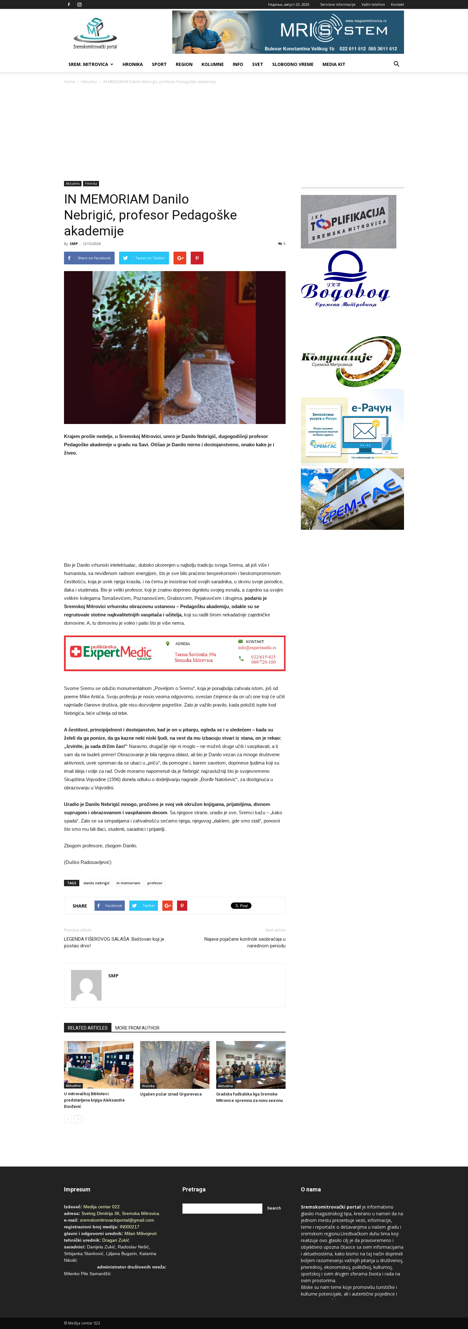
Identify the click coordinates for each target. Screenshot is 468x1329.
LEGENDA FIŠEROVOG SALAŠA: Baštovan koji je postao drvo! (114, 942)
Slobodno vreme (293, 64)
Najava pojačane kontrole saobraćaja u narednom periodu (245, 942)
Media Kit (334, 64)
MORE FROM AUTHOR (137, 1028)
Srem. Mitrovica (88, 64)
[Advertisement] (234, 133)
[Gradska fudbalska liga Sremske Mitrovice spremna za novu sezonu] (251, 1065)
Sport (159, 64)
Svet (257, 64)
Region (184, 64)
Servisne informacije (338, 4)
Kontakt (397, 4)
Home (69, 81)
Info (238, 64)
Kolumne (213, 64)
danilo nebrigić (96, 882)
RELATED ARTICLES (88, 1028)
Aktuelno (89, 81)
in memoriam (128, 882)
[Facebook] (69, 4)
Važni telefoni (373, 4)
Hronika (133, 64)
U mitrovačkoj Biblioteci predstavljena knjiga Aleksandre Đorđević (94, 1100)
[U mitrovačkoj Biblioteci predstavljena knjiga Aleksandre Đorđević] (98, 1064)
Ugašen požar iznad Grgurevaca (171, 1094)
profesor (155, 882)
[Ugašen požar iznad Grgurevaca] (174, 1065)
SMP (74, 243)
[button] (396, 64)
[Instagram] (79, 4)
